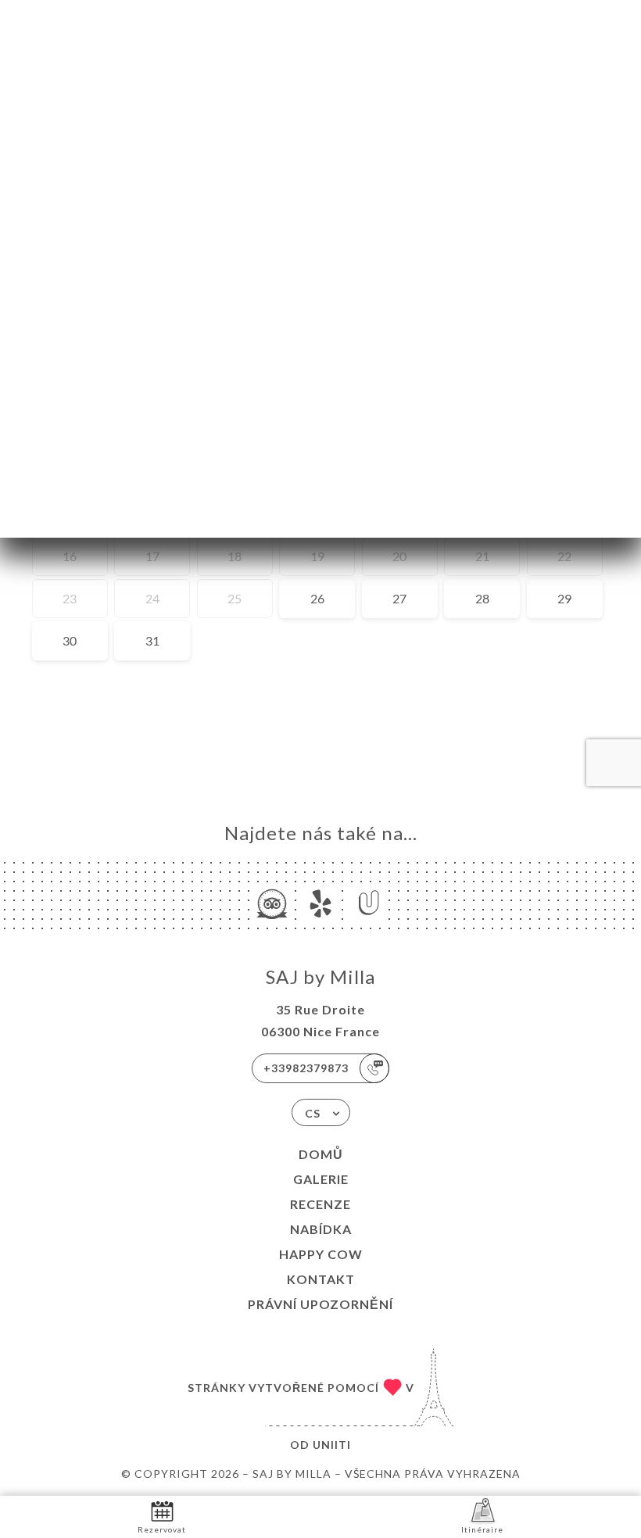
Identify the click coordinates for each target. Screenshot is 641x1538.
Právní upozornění (320, 1304)
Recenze (320, 1203)
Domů (321, 1153)
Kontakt (321, 1279)
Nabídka (321, 1228)
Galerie (321, 1178)
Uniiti (332, 1444)
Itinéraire (482, 1529)
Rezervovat (162, 1529)
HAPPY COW (321, 1253)
